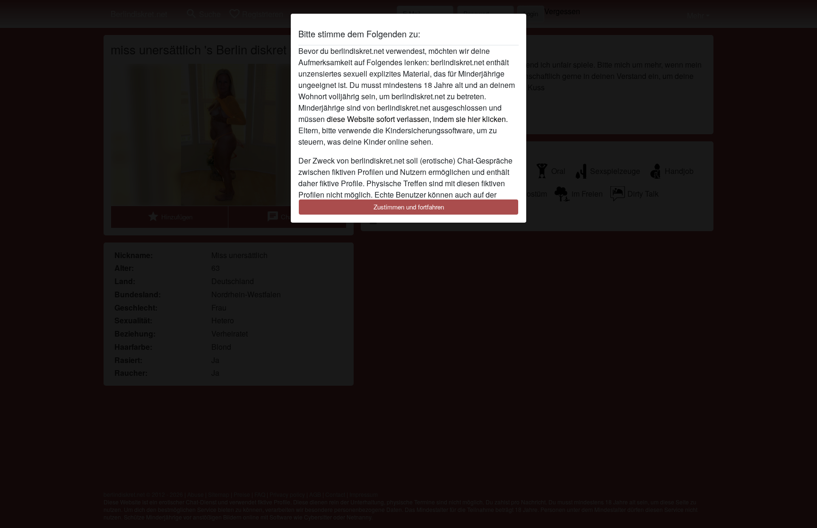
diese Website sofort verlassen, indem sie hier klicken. (417, 118)
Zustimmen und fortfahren (409, 206)
